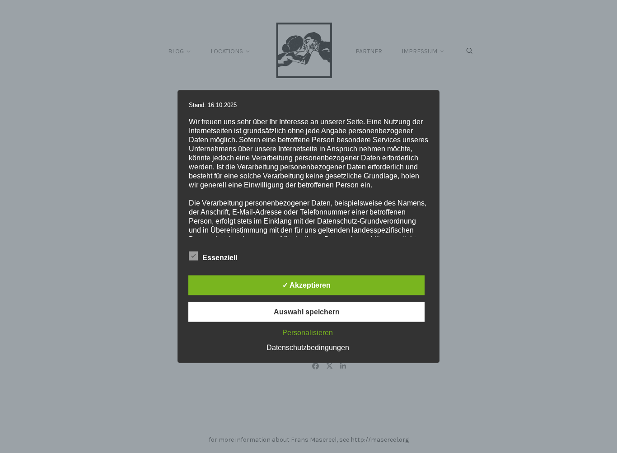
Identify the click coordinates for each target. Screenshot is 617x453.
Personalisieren (307, 332)
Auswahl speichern (307, 312)
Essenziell (219, 258)
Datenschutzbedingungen (307, 347)
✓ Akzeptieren (306, 285)
